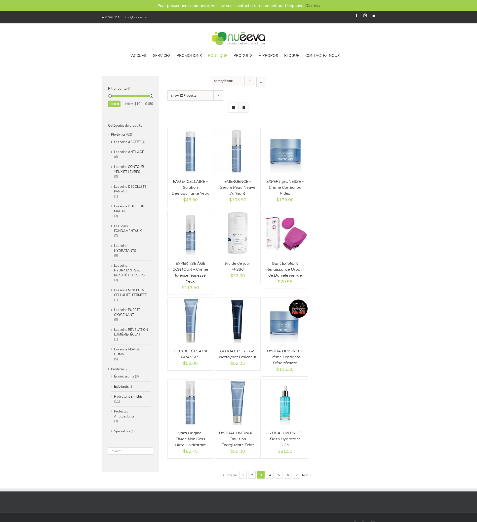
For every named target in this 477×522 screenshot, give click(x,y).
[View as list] (243, 107)
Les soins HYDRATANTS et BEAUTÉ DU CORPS (129, 270)
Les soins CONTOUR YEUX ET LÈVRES (129, 169)
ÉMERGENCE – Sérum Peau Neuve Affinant (237, 187)
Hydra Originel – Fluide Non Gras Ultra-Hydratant (190, 438)
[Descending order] (261, 82)
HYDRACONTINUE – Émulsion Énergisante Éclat (237, 438)
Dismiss (312, 5)
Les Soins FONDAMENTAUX (128, 228)
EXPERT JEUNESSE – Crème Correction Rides (285, 187)
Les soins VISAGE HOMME (127, 351)
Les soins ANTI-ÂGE (129, 152)
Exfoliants (121, 386)
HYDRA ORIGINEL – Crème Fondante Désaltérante (285, 356)
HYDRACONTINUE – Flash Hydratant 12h (285, 438)
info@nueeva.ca (136, 17)
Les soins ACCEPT (127, 142)
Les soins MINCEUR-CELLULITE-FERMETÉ (130, 292)
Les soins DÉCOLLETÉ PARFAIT (130, 189)
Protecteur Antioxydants (124, 413)
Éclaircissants (124, 376)
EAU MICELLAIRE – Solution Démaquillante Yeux (190, 187)
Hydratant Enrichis (128, 396)
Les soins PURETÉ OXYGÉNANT (127, 312)
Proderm (117, 369)
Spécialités (122, 431)
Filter (114, 104)
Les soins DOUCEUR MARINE (129, 208)
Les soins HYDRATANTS (125, 248)
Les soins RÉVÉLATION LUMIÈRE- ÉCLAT (131, 332)
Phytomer (118, 134)
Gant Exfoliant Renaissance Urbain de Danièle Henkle (285, 269)
